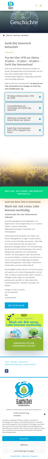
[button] (45, 414)
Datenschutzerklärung (13, 364)
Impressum (34, 456)
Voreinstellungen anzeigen (24, 451)
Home (7, 362)
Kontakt (14, 362)
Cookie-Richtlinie (15, 456)
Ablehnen (24, 445)
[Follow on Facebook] (6, 371)
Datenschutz (26, 456)
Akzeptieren (24, 439)
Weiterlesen (16, 305)
